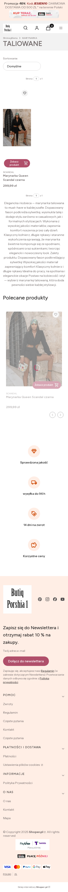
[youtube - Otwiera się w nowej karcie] (62, 599)
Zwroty (8, 704)
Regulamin (47, 671)
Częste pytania (13, 721)
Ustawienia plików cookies (21, 765)
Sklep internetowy (33, 887)
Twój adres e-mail (14, 650)
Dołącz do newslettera (26, 661)
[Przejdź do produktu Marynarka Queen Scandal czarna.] (17, 127)
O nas (7, 801)
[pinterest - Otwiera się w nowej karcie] (40, 599)
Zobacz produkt (14, 163)
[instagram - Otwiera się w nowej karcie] (47, 599)
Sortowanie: (10, 58)
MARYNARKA (29, 38)
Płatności (9, 756)
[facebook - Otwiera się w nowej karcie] (55, 599)
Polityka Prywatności (17, 783)
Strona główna (10, 38)
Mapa (7, 818)
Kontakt (8, 729)
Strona (29, 78)
